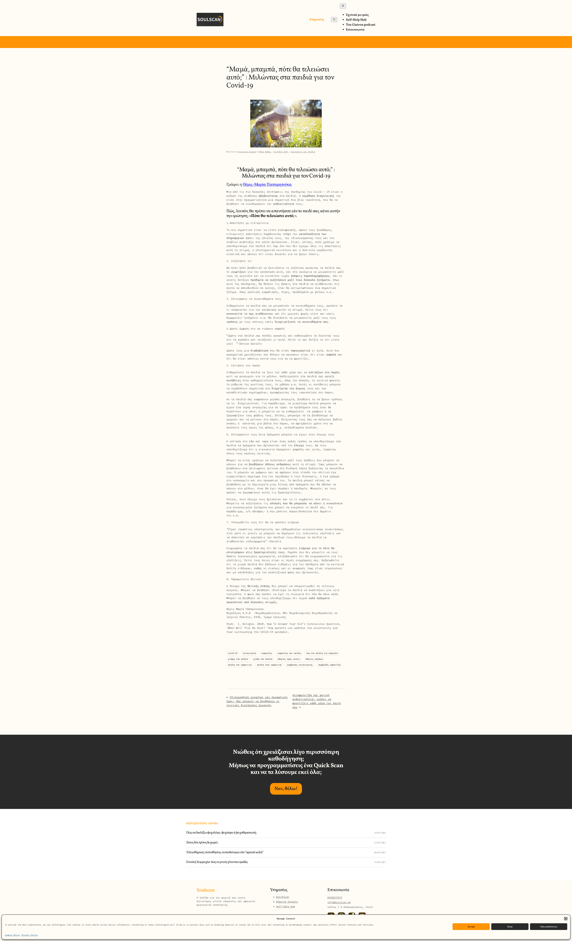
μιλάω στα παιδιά (263, 659)
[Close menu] (343, 6)
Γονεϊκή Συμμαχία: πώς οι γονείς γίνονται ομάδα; (217, 862)
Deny (510, 926)
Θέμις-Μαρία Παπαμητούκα (267, 185)
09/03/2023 (380, 852)
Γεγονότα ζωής (280, 151)
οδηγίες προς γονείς (289, 659)
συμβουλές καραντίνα (329, 664)
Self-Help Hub (285, 906)
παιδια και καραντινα (239, 664)
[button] (565, 918)
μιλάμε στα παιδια (238, 659)
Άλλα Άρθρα (265, 151)
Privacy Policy (29, 935)
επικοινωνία (249, 653)
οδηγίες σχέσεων (314, 659)
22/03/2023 (380, 842)
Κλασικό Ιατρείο (287, 901)
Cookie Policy (12, 935)
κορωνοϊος (266, 653)
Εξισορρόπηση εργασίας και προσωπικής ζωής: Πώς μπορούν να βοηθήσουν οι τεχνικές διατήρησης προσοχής (257, 701)
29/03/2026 (380, 832)
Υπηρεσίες (316, 19)
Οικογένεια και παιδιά (303, 151)
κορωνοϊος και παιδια (289, 653)
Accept (471, 926)
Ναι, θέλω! (286, 789)
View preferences (548, 926)
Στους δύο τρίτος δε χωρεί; (202, 843)
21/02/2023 (380, 862)
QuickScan (282, 897)
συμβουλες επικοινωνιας (300, 664)
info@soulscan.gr (339, 902)
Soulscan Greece (247, 151)
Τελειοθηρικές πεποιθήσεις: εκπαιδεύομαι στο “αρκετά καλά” (224, 852)
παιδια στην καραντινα (269, 664)
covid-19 (232, 653)
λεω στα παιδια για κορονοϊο (322, 653)
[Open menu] (334, 19)
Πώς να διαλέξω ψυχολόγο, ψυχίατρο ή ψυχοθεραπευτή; (221, 833)
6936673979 (334, 897)
